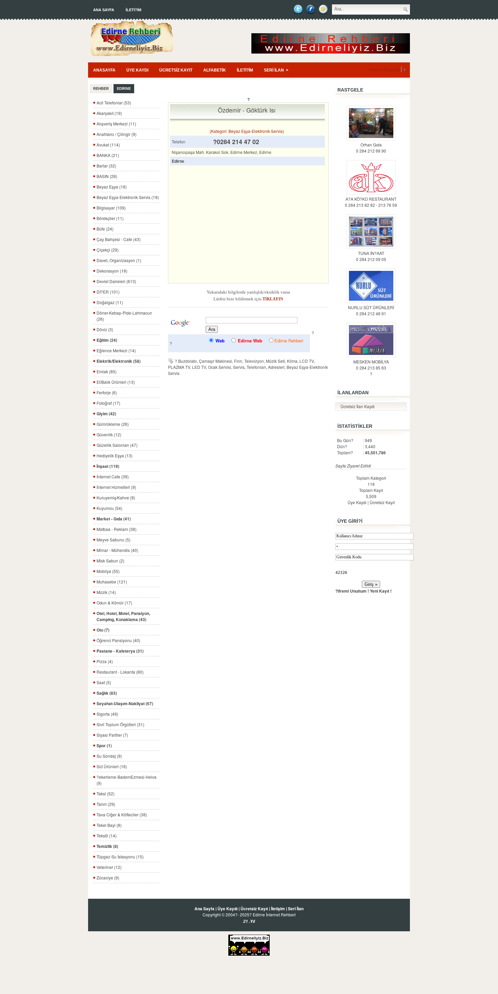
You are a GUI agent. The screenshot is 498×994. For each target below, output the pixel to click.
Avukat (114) (108, 144)
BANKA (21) (108, 155)
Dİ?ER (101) (108, 292)
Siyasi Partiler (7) (112, 735)
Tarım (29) (106, 804)
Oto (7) (103, 630)
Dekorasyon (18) (112, 271)
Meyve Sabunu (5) (113, 539)
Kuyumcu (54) (109, 508)
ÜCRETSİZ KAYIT (175, 70)
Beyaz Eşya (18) (112, 187)
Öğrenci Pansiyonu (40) (118, 640)
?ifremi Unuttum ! (352, 591)
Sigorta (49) (107, 714)
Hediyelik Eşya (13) (114, 455)
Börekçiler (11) (110, 218)
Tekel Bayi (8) (109, 825)
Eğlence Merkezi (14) (116, 350)
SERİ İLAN (276, 70)
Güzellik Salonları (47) (117, 445)
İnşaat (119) (108, 466)
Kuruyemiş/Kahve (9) (116, 497)
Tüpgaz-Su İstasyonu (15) (120, 856)
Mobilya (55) (108, 571)
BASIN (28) (107, 176)
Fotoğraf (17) (108, 403)
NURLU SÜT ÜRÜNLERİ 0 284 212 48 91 (371, 310)
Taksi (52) (106, 793)
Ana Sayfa (103, 10)
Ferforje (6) (107, 392)
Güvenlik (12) (109, 434)
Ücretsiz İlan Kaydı (357, 406)
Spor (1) (104, 745)
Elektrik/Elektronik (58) (119, 361)
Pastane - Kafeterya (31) (120, 651)
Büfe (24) (105, 229)
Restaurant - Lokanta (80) (120, 672)
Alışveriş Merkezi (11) (116, 123)
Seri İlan (296, 909)
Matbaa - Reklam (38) (117, 529)
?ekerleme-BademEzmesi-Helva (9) (127, 780)
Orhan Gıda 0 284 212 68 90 (371, 148)
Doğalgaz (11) (110, 302)
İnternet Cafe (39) (113, 476)
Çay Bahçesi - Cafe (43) (119, 239)
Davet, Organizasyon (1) (119, 260)
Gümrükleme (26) (113, 424)
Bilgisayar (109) (111, 208)
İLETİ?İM (133, 10)
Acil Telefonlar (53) (114, 102)
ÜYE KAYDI (137, 70)
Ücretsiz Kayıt (382, 502)
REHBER (101, 88)
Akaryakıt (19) (109, 113)
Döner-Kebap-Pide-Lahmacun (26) (124, 316)
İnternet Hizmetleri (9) (116, 487)
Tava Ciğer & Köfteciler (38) (122, 814)
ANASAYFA (104, 70)
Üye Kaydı (357, 502)
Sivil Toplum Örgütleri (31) (120, 724)
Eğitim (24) (107, 340)
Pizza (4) (105, 661)
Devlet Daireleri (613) (116, 281)
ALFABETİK (214, 70)
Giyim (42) (106, 414)
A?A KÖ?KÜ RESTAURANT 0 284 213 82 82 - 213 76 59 (371, 202)
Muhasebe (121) (112, 581)
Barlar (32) (106, 165)
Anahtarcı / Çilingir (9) (117, 134)
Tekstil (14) (107, 835)
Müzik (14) (106, 592)
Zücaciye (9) (108, 877)
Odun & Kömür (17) (114, 602)
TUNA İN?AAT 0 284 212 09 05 (371, 256)
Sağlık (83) (107, 693)
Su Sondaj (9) (109, 756)
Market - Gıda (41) (114, 519)
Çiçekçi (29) (108, 250)
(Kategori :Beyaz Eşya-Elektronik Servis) (247, 131)
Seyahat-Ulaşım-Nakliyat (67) (125, 703)
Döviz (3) (105, 329)
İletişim (278, 909)
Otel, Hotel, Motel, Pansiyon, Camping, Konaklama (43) (123, 616)
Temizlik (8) (107, 846)
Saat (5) (104, 682)
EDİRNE (124, 88)
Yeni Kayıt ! (381, 591)
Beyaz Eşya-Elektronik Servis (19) (128, 197)
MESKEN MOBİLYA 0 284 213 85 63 (371, 365)
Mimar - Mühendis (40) (117, 550)
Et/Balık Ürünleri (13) (116, 382)
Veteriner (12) (109, 867)
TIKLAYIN (273, 299)
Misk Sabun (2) (110, 560)
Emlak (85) (107, 371)
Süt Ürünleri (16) (112, 766)
